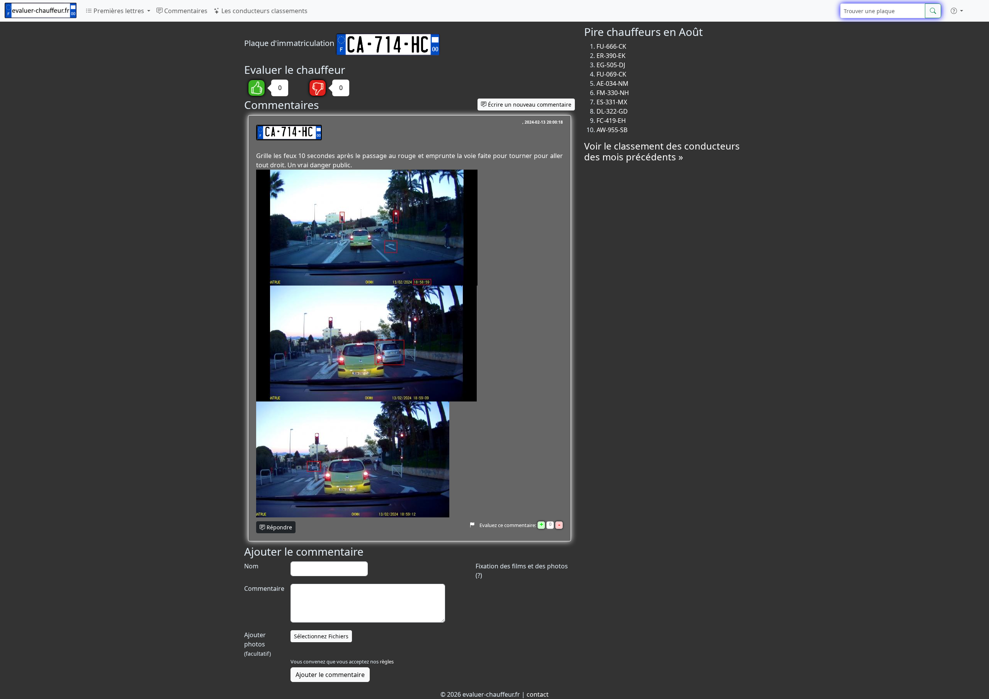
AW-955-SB (611, 130)
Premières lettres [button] (119, 11)
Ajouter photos (257, 644)
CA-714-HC (289, 132)
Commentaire (263, 588)
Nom (251, 566)
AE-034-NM (612, 83)
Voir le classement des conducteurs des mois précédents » (662, 151)
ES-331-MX (611, 102)
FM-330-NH (612, 92)
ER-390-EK (610, 55)
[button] (957, 11)
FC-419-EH (611, 120)
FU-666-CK (611, 46)
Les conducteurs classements (264, 11)
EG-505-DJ (610, 65)
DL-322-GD (612, 111)
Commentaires (185, 11)
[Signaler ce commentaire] (471, 525)
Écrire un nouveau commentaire (528, 104)
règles (387, 661)
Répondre (278, 527)
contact (538, 694)
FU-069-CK (611, 74)
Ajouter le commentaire (330, 674)
